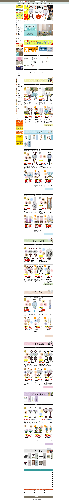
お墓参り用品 (19, 104)
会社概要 (17, 118)
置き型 (29, 3)
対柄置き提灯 (20, 31)
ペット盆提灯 (20, 40)
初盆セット (23, 3)
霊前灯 (47, 3)
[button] (36, 36)
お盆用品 (52, 3)
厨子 (18, 93)
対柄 (37, 3)
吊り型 (33, 3)
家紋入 (42, 3)
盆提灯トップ (18, 3)
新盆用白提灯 (20, 27)
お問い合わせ (28, 1)
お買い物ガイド (32, 1)
